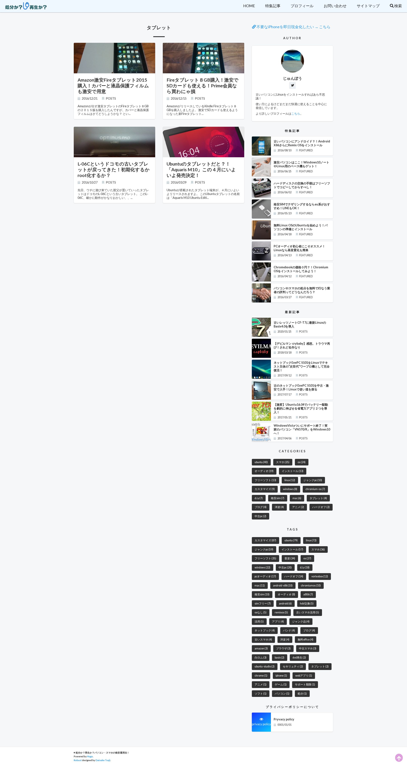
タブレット (318, 498)
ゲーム (281, 684)
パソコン (282, 693)
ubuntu (261, 462)
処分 (302, 693)
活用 (259, 621)
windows (290, 489)
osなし (260, 612)
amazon (261, 648)
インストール (292, 471)
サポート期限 (305, 684)
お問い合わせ (335, 5)
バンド (289, 630)
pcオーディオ (265, 576)
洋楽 (279, 507)
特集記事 (272, 5)
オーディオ (264, 471)
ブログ (260, 507)
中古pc (260, 516)
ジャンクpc (312, 480)
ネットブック (265, 630)
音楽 (289, 558)
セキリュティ (293, 666)
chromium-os (315, 489)
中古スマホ (307, 648)
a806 (308, 594)
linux (289, 480)
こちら (295, 113)
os (301, 462)
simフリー (263, 603)
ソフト (260, 693)
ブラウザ (283, 648)
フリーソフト (265, 480)
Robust (78, 760)
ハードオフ (321, 507)
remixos (281, 612)
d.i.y (259, 498)
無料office (305, 639)
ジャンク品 (300, 621)
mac (297, 498)
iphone (281, 675)
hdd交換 (307, 603)
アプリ (278, 621)
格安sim (277, 498)
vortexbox (319, 576)
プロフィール (302, 5)
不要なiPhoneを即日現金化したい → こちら (293, 26)
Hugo (90, 756)
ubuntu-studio (265, 666)
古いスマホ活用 (307, 612)
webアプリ (303, 675)
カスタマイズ (265, 489)
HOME (249, 5)
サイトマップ (368, 5)
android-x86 (283, 585)
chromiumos (311, 585)
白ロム (260, 657)
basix (279, 657)
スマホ (282, 462)
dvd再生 (299, 657)
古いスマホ (263, 639)
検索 (398, 5)
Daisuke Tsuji (103, 760)
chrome (261, 675)
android (285, 603)
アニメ (298, 507)
